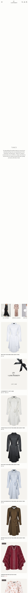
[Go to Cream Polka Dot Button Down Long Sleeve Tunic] (14, 410)
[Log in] (24, 2)
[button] (2, 2)
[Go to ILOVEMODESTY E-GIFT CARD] (14, 374)
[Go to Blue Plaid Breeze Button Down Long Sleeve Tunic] (14, 484)
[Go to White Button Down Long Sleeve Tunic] (14, 337)
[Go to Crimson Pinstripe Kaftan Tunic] (14, 557)
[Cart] (26, 2)
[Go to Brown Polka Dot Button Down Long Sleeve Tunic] (14, 520)
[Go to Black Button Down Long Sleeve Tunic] (14, 447)
